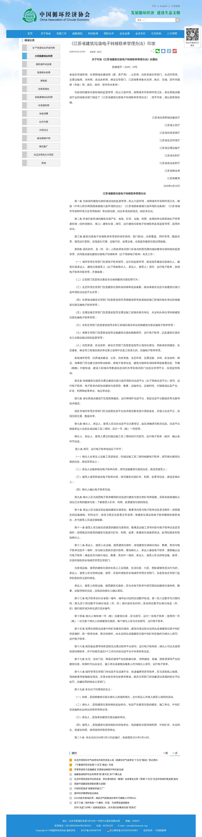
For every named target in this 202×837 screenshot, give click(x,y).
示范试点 (43, 130)
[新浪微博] (175, 51)
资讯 (139, 20)
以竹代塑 (43, 121)
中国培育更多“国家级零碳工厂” (89, 788)
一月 (175, 753)
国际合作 (109, 33)
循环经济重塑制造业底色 (86, 793)
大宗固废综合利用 (44, 56)
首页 (30, 33)
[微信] (158, 51)
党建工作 (61, 33)
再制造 (43, 80)
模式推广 (43, 146)
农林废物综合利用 (44, 97)
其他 (44, 163)
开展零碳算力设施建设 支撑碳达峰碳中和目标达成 (98, 769)
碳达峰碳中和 (43, 138)
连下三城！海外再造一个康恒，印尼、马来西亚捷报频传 (101, 802)
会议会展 (125, 33)
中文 (154, 6)
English (163, 6)
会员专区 (140, 33)
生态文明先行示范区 (44, 154)
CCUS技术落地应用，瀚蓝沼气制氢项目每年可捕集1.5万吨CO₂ (105, 798)
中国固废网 (160, 830)
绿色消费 (43, 113)
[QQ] (163, 51)
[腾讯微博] (169, 51)
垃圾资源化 (43, 89)
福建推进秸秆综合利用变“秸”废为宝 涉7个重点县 (98, 774)
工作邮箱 (175, 6)
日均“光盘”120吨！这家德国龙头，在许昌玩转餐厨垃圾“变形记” (105, 807)
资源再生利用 (43, 72)
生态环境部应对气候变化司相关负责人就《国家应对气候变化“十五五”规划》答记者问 (115, 760)
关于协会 (46, 33)
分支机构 (156, 33)
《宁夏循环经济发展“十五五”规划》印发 (93, 764)
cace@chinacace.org (136, 825)
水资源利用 (43, 105)
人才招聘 (172, 33)
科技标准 (93, 33)
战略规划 (77, 33)
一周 (165, 753)
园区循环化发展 (43, 64)
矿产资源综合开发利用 (44, 47)
